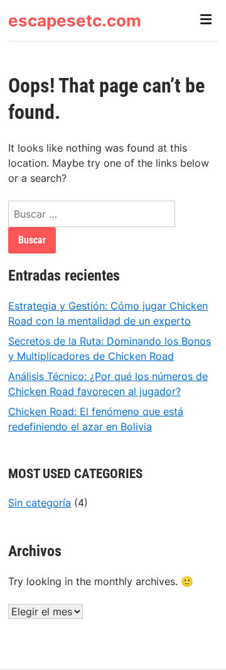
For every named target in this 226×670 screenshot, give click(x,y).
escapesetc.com (74, 20)
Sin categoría (39, 502)
